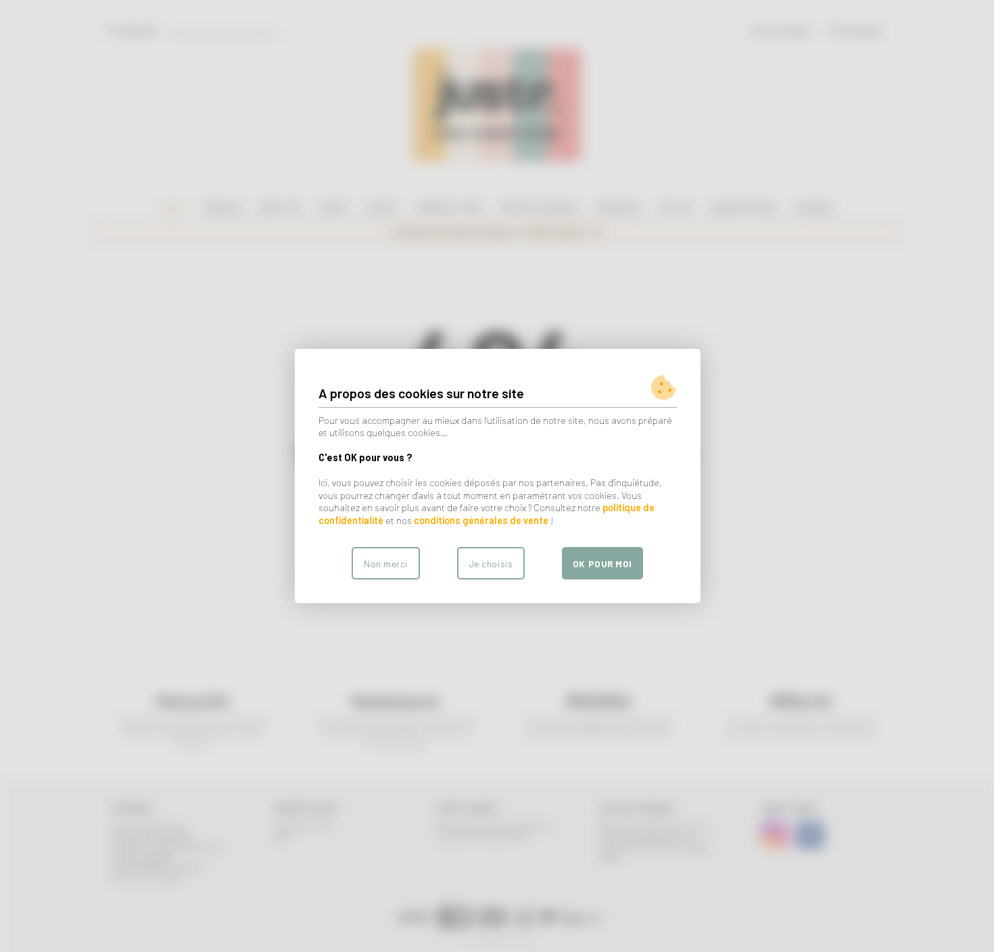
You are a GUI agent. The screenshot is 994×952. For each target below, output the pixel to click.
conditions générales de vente (481, 520)
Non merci (386, 563)
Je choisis (491, 563)
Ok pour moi (602, 563)
